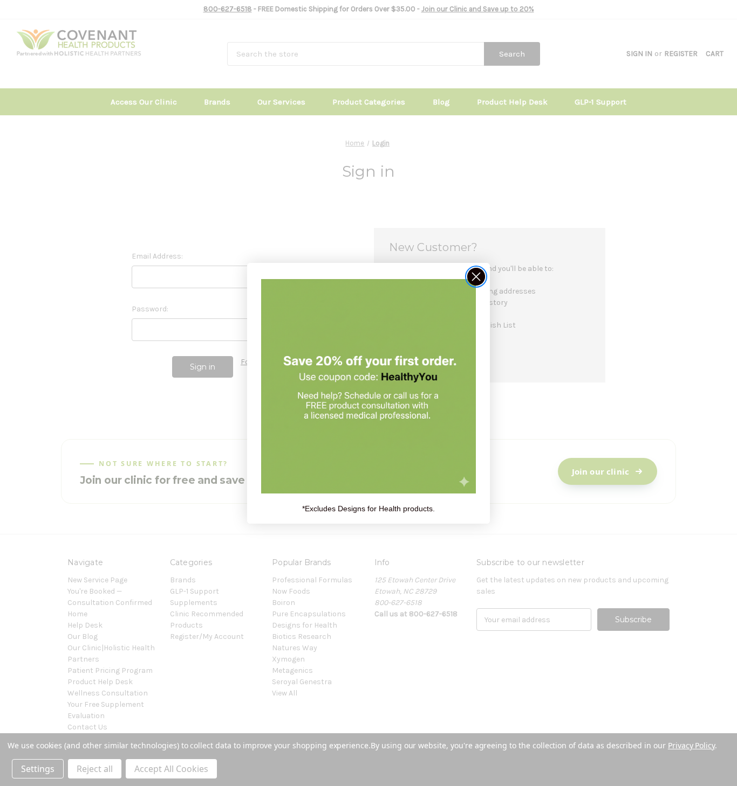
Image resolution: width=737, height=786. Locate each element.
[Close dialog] (476, 276)
